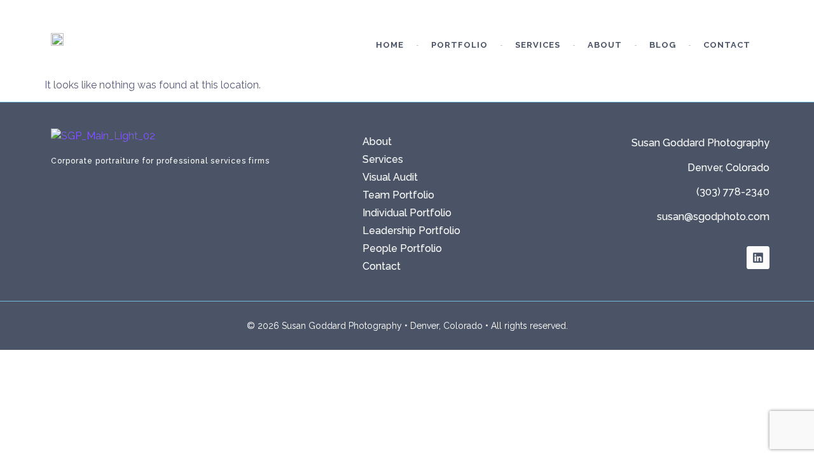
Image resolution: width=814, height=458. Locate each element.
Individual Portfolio (407, 213)
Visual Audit (390, 177)
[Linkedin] (758, 257)
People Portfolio (402, 248)
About (605, 45)
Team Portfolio (398, 195)
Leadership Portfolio (411, 231)
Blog (662, 45)
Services (537, 45)
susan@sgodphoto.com (713, 217)
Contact (726, 45)
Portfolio (459, 45)
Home (390, 45)
